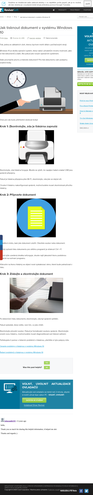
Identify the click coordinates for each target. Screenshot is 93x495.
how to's (32, 38)
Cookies (71, 490)
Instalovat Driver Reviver (34, 405)
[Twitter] (86, 492)
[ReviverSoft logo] (9, 10)
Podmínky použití (54, 490)
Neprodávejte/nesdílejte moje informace (60, 486)
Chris (6, 38)
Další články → (84, 128)
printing (38, 38)
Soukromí (64, 490)
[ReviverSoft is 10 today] (48, 10)
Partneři (18, 486)
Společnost (9, 486)
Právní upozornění (35, 486)
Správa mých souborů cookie (16, 488)
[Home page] (53, 10)
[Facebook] (81, 492)
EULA (25, 486)
